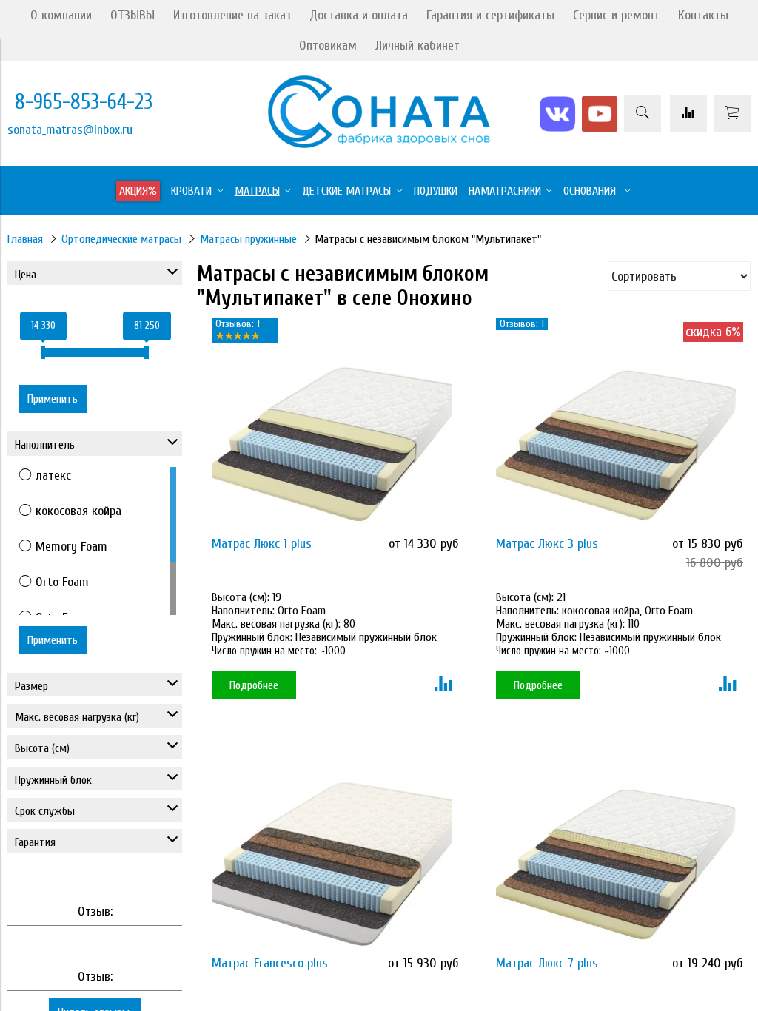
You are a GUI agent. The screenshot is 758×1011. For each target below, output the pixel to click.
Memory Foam (71, 546)
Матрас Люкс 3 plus (547, 543)
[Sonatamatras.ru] (379, 144)
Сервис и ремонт (616, 15)
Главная (25, 239)
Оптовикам (328, 45)
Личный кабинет (417, 45)
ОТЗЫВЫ (132, 15)
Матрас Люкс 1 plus (262, 543)
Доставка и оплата (358, 15)
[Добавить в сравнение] (443, 685)
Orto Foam (62, 582)
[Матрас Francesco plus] (332, 864)
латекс (53, 475)
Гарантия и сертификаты (490, 15)
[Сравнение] (688, 113)
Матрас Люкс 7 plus (547, 963)
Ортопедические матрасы (121, 239)
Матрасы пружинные (248, 239)
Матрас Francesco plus (270, 963)
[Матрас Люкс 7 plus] (616, 864)
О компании (61, 15)
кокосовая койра (78, 511)
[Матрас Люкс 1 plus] (332, 445)
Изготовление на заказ (232, 15)
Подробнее (253, 685)
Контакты (703, 15)
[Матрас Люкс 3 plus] (616, 445)
